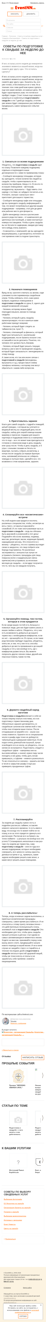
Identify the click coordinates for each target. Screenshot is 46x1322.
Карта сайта (27, 1288)
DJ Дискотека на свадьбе (14, 1203)
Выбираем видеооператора (15, 1216)
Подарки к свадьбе (11, 1212)
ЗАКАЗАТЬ (15, 14)
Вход (4, 3)
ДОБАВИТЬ (30, 14)
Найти (3, 26)
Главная (5, 36)
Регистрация (14, 3)
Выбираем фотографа (13, 1199)
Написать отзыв (32, 1057)
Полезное (12, 36)
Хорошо (23, 1316)
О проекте (7, 1288)
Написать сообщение (18, 1023)
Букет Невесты (10, 1224)
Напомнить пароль (37, 3)
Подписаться (10, 1239)
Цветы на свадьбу (11, 1228)
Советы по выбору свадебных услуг (30, 36)
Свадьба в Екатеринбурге (11, 38)
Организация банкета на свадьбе (17, 1208)
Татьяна (13, 1021)
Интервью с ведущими (13, 1220)
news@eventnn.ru (10, 1298)
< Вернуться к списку (10, 1050)
